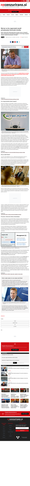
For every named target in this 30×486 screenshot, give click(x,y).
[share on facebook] (10, 42)
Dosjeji (12, 14)
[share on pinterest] (15, 42)
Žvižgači (26, 14)
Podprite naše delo (15, 349)
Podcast (8, 14)
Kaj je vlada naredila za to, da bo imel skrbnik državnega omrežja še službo (13, 152)
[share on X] (13, 42)
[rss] (17, 438)
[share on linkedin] (17, 42)
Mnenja (17, 14)
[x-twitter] (18, 436)
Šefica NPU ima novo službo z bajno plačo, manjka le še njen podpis (12, 274)
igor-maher (15, 326)
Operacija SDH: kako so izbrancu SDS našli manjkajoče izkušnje (11, 214)
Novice (4, 14)
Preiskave (21, 14)
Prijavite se (22, 430)
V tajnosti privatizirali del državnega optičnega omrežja (10, 99)
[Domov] (1, 15)
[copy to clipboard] (19, 42)
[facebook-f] (17, 436)
